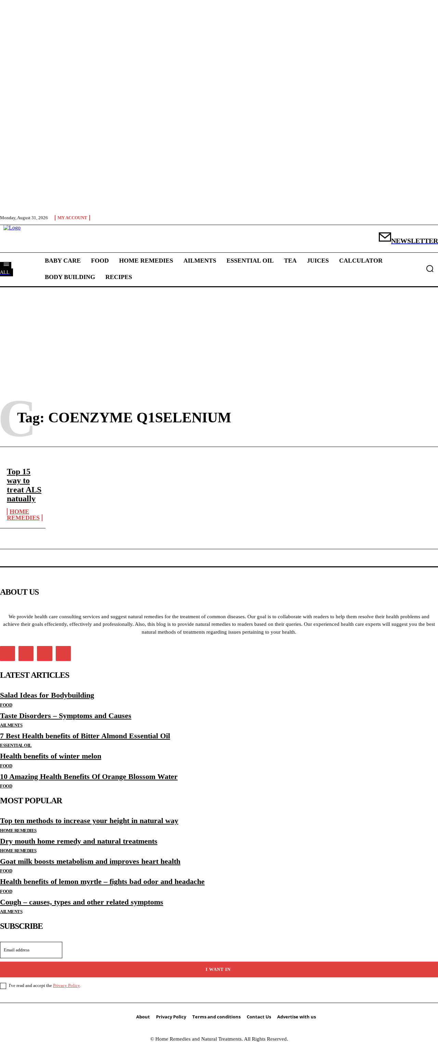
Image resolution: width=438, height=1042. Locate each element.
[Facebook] (7, 653)
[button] (430, 268)
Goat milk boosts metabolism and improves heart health (90, 861)
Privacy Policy (66, 985)
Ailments (11, 725)
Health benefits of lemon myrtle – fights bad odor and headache (102, 881)
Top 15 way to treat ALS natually (24, 485)
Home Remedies (23, 515)
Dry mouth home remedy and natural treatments (78, 841)
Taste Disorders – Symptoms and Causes (65, 715)
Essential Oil (16, 745)
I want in (218, 969)
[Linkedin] (26, 653)
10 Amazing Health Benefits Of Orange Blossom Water (89, 776)
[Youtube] (63, 653)
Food (6, 705)
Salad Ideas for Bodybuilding (47, 695)
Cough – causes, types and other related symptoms (81, 902)
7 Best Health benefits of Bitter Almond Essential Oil (85, 735)
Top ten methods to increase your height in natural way (89, 820)
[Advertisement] (219, 337)
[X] (44, 653)
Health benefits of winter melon (50, 756)
